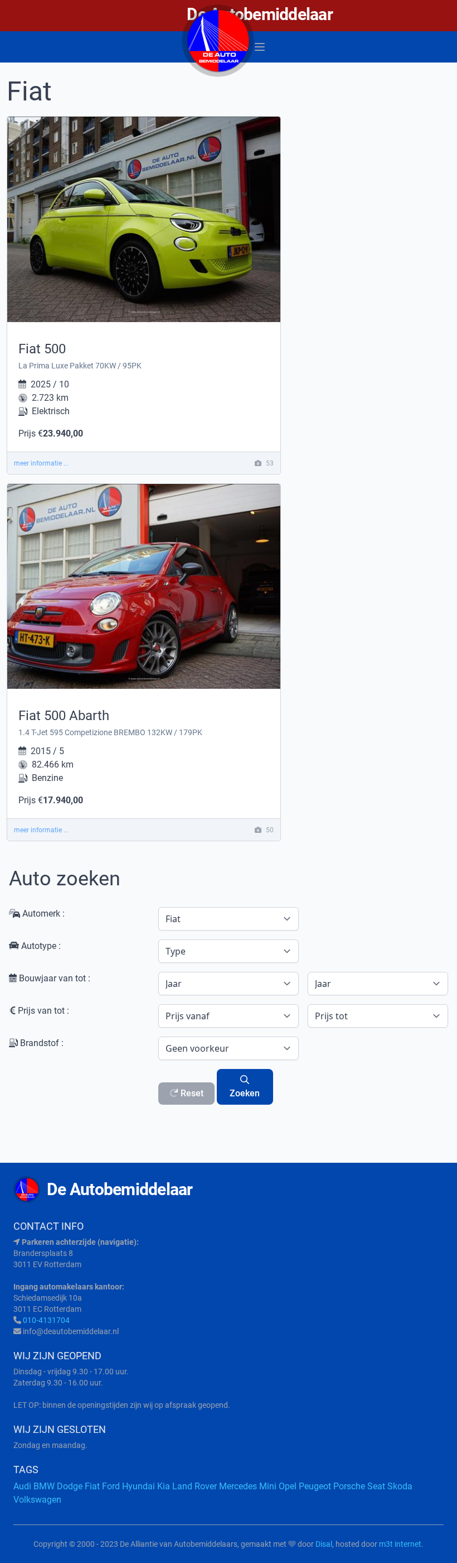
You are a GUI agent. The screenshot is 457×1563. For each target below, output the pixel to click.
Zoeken (245, 1093)
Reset (190, 1093)
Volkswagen (37, 1499)
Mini (267, 1486)
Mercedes (238, 1486)
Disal (323, 1544)
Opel (287, 1486)
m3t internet (400, 1544)
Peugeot (315, 1486)
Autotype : (40, 946)
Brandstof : (41, 1043)
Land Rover (194, 1486)
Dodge (69, 1486)
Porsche (349, 1486)
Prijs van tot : (42, 1010)
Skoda (399, 1486)
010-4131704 (46, 1320)
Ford (111, 1486)
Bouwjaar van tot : (53, 978)
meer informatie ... (41, 463)
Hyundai (138, 1486)
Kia (163, 1486)
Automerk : (42, 913)
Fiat (92, 1486)
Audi (22, 1486)
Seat (376, 1486)
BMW (44, 1486)
